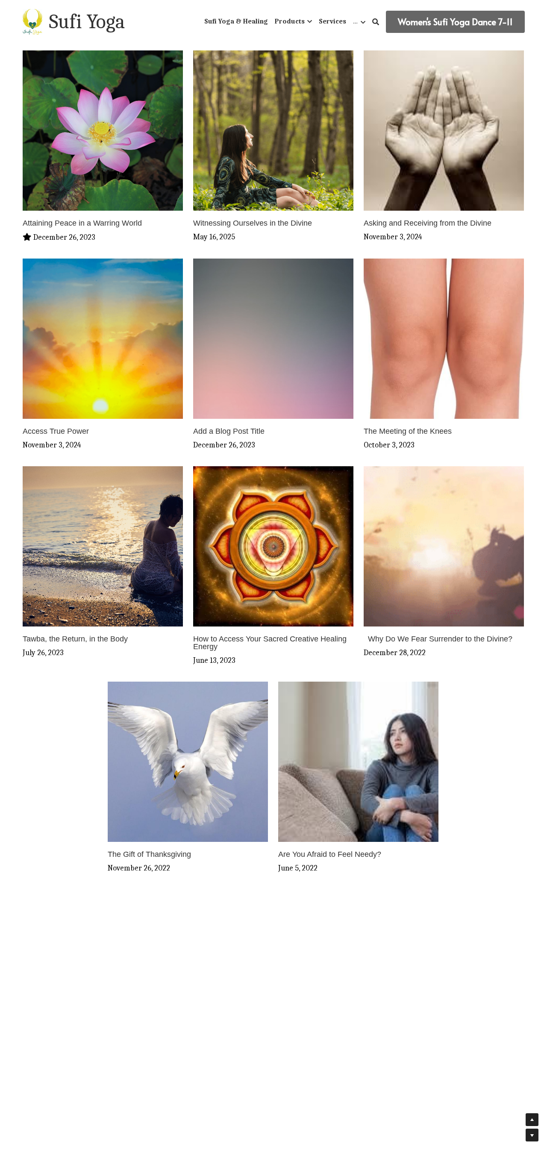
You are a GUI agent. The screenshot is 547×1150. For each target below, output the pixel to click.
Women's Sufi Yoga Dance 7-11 (455, 22)
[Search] (375, 22)
